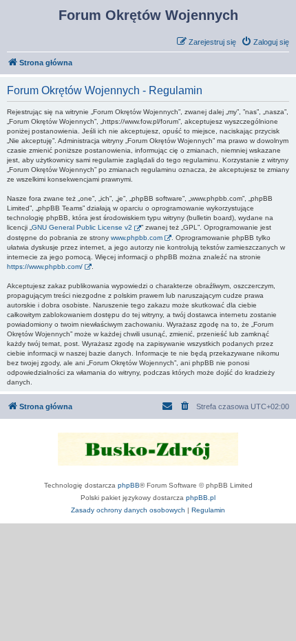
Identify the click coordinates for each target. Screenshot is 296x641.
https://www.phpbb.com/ (45, 266)
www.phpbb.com (136, 237)
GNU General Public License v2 (82, 227)
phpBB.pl (200, 497)
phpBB (129, 485)
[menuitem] (265, 42)
